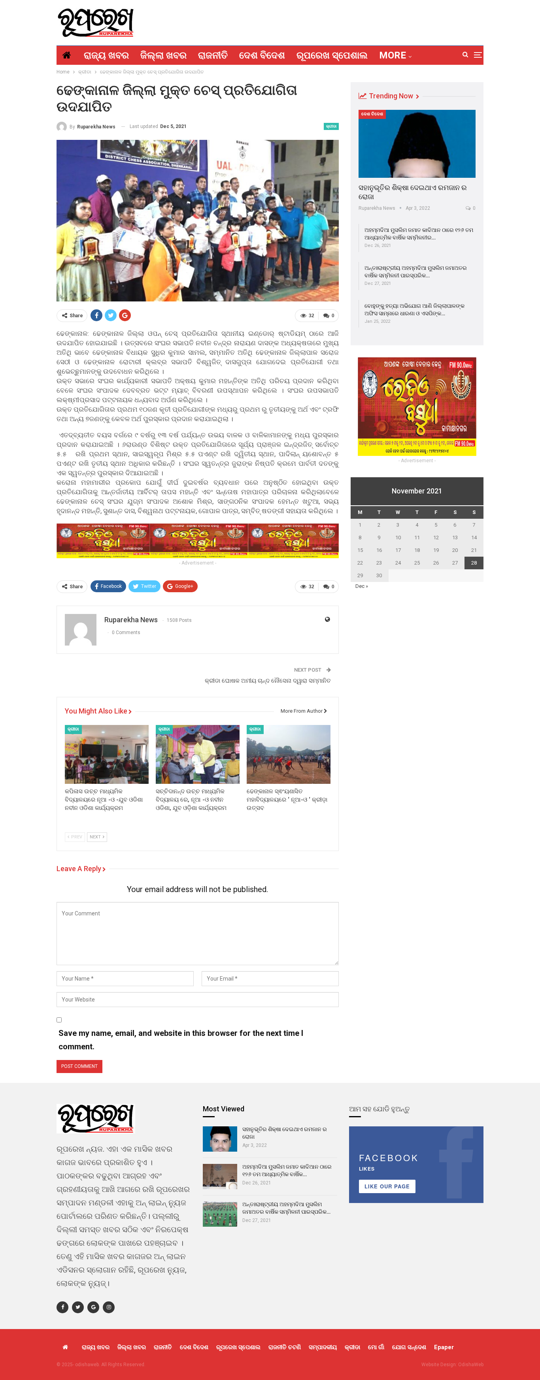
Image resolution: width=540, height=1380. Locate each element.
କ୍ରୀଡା (331, 126)
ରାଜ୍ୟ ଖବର (106, 55)
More (392, 55)
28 (474, 563)
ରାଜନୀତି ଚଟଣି (284, 1347)
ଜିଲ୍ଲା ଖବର (163, 55)
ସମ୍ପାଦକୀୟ (323, 1347)
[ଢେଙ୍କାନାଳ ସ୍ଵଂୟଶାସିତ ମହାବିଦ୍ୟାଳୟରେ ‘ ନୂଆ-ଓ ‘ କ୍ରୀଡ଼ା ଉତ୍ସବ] (288, 754)
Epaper (444, 1347)
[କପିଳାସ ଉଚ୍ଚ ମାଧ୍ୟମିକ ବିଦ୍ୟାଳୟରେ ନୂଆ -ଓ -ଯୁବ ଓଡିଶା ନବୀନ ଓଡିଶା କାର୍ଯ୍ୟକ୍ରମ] (107, 754)
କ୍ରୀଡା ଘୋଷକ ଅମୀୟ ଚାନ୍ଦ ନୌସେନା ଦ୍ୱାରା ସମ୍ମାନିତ (268, 680)
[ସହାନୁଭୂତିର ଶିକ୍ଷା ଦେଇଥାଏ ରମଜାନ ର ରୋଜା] (417, 144)
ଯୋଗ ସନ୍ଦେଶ (409, 1347)
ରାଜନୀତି (213, 55)
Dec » (361, 586)
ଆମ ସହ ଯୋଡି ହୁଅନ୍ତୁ (379, 1109)
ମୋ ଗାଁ (376, 1347)
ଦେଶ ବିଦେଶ (262, 55)
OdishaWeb (470, 1364)
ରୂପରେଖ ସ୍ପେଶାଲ (332, 55)
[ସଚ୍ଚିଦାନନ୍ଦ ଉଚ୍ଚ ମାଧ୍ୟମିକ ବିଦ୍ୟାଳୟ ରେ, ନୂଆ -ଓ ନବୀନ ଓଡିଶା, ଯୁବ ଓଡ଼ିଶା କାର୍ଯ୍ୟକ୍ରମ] (198, 754)
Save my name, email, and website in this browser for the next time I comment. (181, 1039)
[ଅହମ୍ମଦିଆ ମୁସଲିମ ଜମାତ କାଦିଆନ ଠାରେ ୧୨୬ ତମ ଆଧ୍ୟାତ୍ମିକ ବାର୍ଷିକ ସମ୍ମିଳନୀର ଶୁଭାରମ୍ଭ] (220, 1176)
